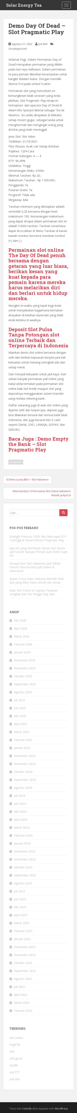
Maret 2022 (21, 1003)
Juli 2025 (19, 700)
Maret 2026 (21, 636)
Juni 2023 (20, 899)
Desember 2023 (24, 851)
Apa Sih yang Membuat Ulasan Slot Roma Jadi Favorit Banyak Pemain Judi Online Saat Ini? (38, 551)
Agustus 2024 (23, 788)
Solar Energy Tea (24, 5)
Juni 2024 (20, 804)
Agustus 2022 (23, 979)
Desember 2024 (24, 756)
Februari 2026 (23, 644)
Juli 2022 (19, 987)
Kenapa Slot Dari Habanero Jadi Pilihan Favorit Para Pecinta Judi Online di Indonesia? (35, 567)
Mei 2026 (20, 620)
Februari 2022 (23, 1011)
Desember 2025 (24, 660)
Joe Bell (42, 44)
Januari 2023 (22, 939)
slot (11, 1051)
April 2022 (20, 995)
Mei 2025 (20, 716)
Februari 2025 (23, 740)
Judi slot (14, 1079)
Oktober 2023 (23, 867)
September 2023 (25, 875)
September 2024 (25, 780)
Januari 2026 (22, 652)
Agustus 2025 (23, 692)
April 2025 (20, 724)
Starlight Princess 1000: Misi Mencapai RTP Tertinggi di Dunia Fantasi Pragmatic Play (38, 538)
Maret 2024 (21, 827)
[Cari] (63, 512)
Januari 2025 (22, 748)
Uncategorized (17, 48)
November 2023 (25, 859)
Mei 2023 (20, 907)
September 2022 (25, 971)
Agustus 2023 (23, 883)
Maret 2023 (21, 923)
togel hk (14, 1044)
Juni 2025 (20, 708)
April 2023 (20, 915)
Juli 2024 (19, 796)
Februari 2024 (23, 835)
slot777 (14, 1072)
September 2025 (25, 684)
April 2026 (20, 628)
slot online (16, 1038)
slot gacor (16, 1058)
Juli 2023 (19, 891)
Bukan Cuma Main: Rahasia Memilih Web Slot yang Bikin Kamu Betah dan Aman (36, 580)
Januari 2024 (22, 843)
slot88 (13, 1065)
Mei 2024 (20, 811)
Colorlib (27, 1108)
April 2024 (20, 819)
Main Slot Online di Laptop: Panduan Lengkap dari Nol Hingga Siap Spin (33, 592)
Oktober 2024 (23, 772)
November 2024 (25, 764)
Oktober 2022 (23, 963)
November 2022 (25, 955)
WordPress (61, 1108)
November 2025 (25, 668)
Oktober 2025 (23, 676)
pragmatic (16, 462)
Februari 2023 (23, 931)
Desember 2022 (24, 947)
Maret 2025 (21, 732)
